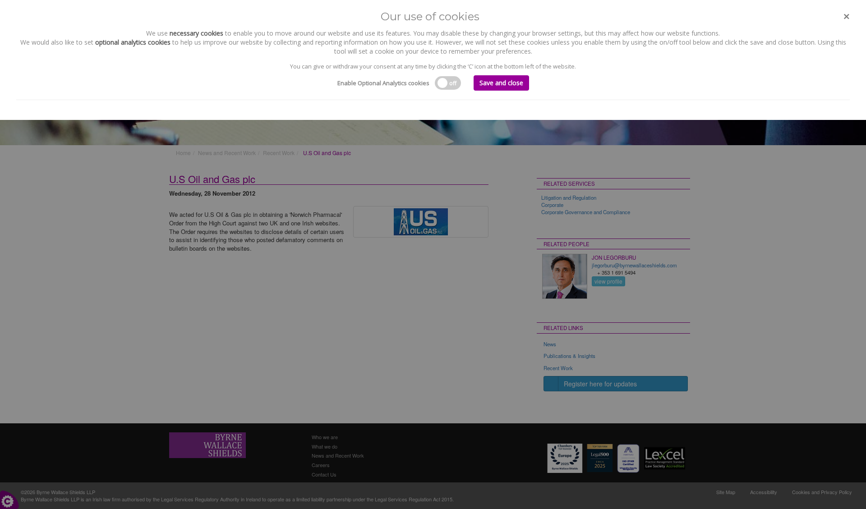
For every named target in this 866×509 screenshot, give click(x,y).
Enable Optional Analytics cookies (383, 83)
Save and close (501, 82)
